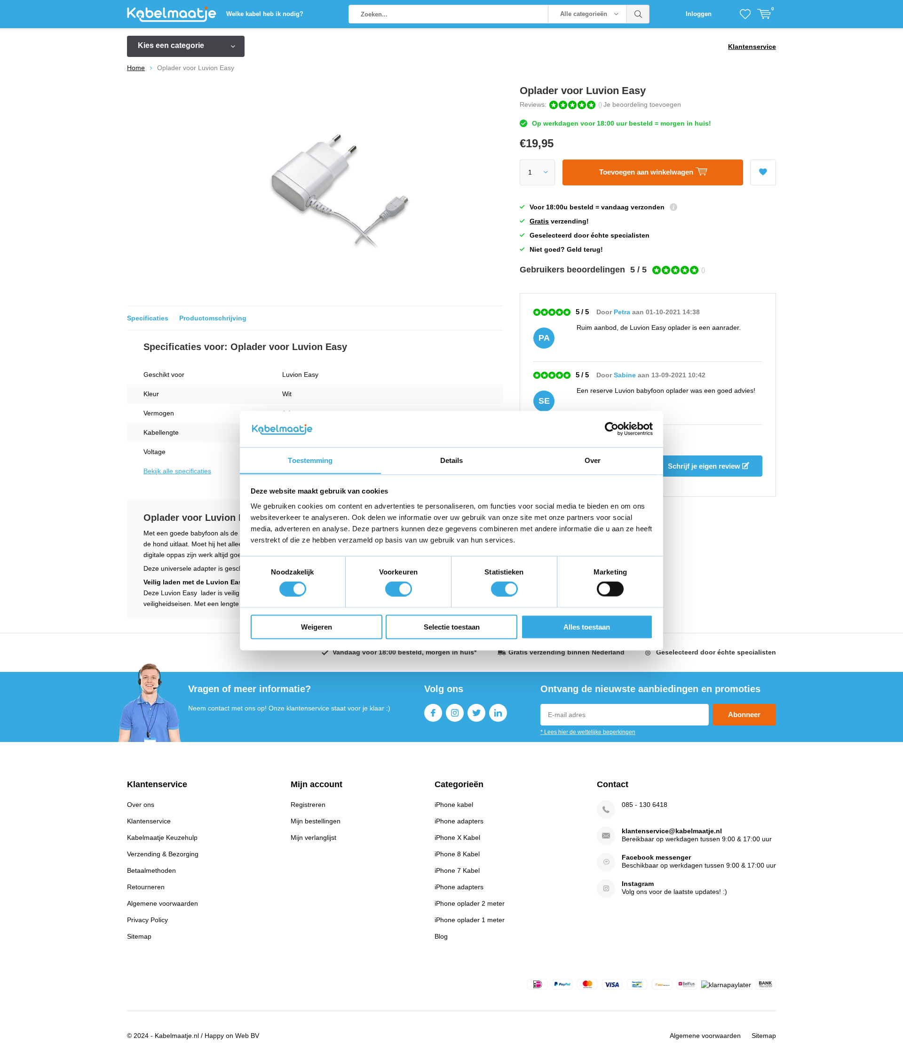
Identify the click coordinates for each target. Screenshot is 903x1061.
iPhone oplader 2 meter (470, 903)
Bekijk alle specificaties (177, 471)
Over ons (140, 804)
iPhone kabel (454, 804)
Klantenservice (752, 46)
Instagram (455, 713)
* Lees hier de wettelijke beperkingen (587, 732)
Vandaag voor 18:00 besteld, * (404, 652)
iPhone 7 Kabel (457, 870)
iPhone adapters (459, 821)
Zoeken (638, 14)
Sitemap (139, 936)
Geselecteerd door (716, 652)
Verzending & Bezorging (162, 854)
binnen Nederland (566, 652)
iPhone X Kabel (457, 837)
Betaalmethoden (151, 870)
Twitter (476, 713)
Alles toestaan (586, 626)
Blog (441, 936)
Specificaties (147, 318)
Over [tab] (593, 460)
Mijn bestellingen (316, 821)
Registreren (308, 804)
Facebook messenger (656, 857)
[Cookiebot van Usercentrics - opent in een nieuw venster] (611, 429)
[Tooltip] (673, 208)
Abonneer (744, 714)
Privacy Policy (147, 920)
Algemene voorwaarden (162, 903)
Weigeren (316, 626)
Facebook (433, 713)
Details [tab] (451, 460)
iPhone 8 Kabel (457, 854)
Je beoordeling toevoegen (642, 104)
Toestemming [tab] (310, 460)
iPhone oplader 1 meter (470, 920)
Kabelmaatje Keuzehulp (162, 837)
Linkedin (498, 713)
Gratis (539, 221)
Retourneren (146, 887)
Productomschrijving (212, 318)
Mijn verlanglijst (313, 837)
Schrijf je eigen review (705, 466)
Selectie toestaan (452, 626)
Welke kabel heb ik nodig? (264, 13)
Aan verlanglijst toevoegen (763, 172)
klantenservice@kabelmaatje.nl (672, 831)
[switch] (398, 589)
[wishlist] (745, 14)
